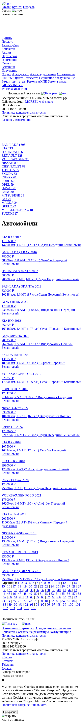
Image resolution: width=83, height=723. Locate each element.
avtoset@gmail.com (14, 88)
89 (10, 604)
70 (64, 597)
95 (42, 604)
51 (41, 593)
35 (31, 590)
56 (68, 593)
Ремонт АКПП (37, 81)
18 (19, 586)
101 (77, 604)
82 (52, 601)
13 (69, 582)
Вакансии (8, 67)
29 (79, 586)
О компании (10, 59)
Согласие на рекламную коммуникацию (43, 632)
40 (59, 590)
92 (26, 604)
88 (4, 604)
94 (37, 604)
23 (46, 586)
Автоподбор (10, 45)
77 (25, 601)
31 (10, 590)
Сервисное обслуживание (57, 78)
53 (52, 593)
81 (46, 601)
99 (64, 604)
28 (74, 586)
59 (4, 597)
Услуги (6, 74)
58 (79, 593)
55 (63, 593)
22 (41, 586)
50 (35, 593)
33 (21, 590)
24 (52, 586)
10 (53, 582)
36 (37, 590)
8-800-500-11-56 (12, 85)
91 (21, 604)
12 (64, 582)
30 (4, 590)
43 (75, 590)
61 (15, 597)
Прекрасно (9, 712)
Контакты (8, 49)
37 (42, 590)
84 (63, 601)
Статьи (6, 7)
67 (48, 597)
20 (30, 586)
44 (3, 593)
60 (10, 597)
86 (74, 601)
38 (48, 590)
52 (46, 593)
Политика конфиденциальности (24, 112)
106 (33, 608)
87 (79, 601)
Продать (28, 7)
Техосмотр (31, 78)
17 (14, 586)
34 (26, 590)
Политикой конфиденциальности (25, 704)
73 (3, 601)
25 (57, 586)
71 (70, 597)
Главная (7, 119)
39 (53, 590)
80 (41, 601)
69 (59, 597)
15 (3, 586)
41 (64, 590)
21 (35, 586)
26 (63, 586)
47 (19, 593)
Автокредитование (43, 74)
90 (15, 604)
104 (19, 608)
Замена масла (57, 81)
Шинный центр (12, 78)
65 (37, 597)
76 (19, 601)
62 (21, 597)
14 (75, 582)
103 (12, 608)
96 (48, 604)
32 (15, 590)
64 (31, 597)
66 (42, 597)
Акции (6, 52)
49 (30, 593)
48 (25, 593)
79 (35, 601)
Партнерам (9, 56)
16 (8, 586)
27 (68, 586)
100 (70, 604)
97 (53, 604)
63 (26, 597)
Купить (17, 7)
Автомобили (23, 119)
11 (58, 582)
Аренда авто (20, 74)
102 (5, 608)
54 (57, 593)
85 (68, 601)
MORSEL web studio (39, 101)
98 (59, 604)
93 (31, 604)
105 (26, 608)
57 (74, 593)
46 (14, 593)
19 (25, 586)
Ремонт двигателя (14, 81)
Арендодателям (46, 628)
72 (75, 597)
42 (70, 590)
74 (8, 601)
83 (57, 601)
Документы (10, 70)
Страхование (66, 74)
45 (8, 593)
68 (53, 597)
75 (14, 601)
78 (30, 601)
